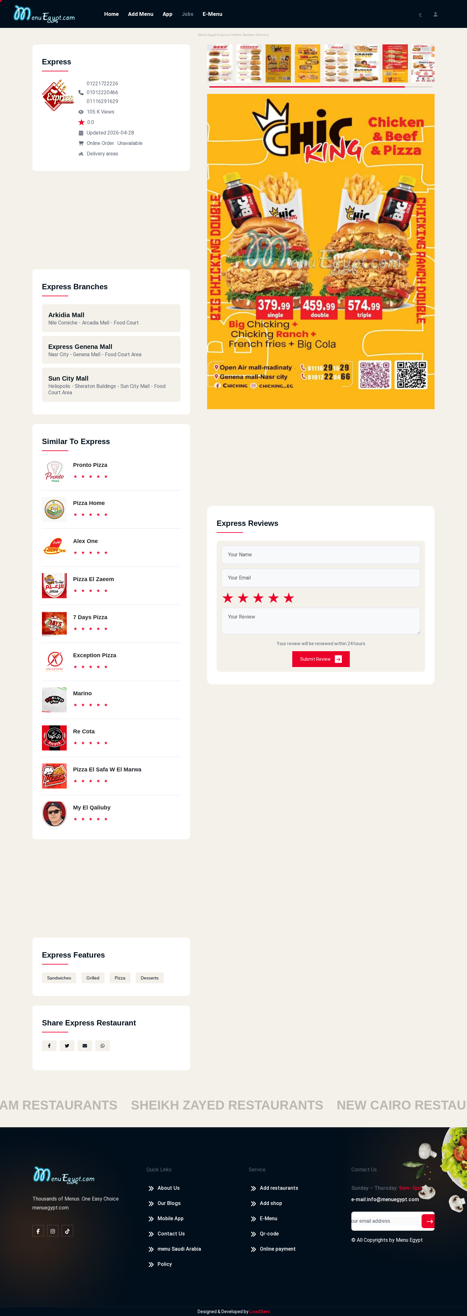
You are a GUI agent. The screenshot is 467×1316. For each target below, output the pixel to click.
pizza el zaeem (93, 579)
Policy (165, 1264)
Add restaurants (279, 1188)
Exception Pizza (94, 655)
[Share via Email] (85, 1045)
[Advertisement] (111, 224)
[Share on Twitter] (67, 1045)
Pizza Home (89, 503)
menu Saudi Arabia (179, 1249)
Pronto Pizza (90, 465)
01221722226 (102, 84)
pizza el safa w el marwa (107, 769)
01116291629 (102, 101)
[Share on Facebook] (49, 1045)
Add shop (271, 1203)
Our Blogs (169, 1203)
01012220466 (102, 92)
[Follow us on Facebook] (38, 1230)
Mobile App (171, 1218)
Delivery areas (102, 154)
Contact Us (171, 1234)
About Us (169, 1188)
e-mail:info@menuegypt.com (385, 1199)
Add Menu (140, 14)
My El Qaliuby (92, 807)
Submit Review (316, 659)
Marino (82, 693)
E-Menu (212, 14)
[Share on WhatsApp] (102, 1045)
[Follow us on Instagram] (52, 1230)
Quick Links (159, 1170)
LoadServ (259, 1311)
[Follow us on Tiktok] (67, 1230)
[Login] (435, 14)
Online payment (278, 1249)
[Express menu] (220, 63)
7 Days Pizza (90, 617)
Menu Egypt (409, 1240)
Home (111, 14)
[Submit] (430, 1221)
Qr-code (269, 1234)
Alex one (85, 541)
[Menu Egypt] (44, 13)
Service (257, 1170)
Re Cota (84, 731)
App (168, 14)
